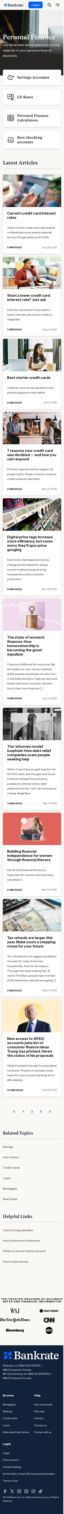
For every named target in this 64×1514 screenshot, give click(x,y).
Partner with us (42, 1432)
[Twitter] (12, 1491)
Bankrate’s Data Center (16, 1432)
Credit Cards (11, 1167)
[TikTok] (40, 1491)
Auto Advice (11, 1157)
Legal (6, 1453)
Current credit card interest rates (31, 215)
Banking (7, 1411)
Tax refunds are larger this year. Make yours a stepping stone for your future (31, 942)
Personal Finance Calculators (33, 118)
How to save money (15, 1261)
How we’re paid (43, 1404)
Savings (8, 1147)
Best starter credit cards (28, 378)
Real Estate (10, 1199)
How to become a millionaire (21, 1240)
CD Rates (25, 97)
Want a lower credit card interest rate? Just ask (28, 297)
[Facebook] (5, 1491)
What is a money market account (24, 1251)
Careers (38, 1418)
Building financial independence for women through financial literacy (29, 855)
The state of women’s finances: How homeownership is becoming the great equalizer (26, 645)
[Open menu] (57, 5)
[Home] (15, 5)
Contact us (40, 1425)
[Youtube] (33, 1491)
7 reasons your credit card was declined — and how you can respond (31, 455)
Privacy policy (11, 1459)
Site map (39, 1411)
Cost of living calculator (18, 1230)
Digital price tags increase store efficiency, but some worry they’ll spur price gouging (30, 543)
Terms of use (10, 1480)
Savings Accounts (33, 77)
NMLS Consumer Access (17, 1369)
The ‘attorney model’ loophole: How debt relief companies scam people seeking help (29, 752)
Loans (7, 1178)
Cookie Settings (12, 1467)
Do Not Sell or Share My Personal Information (29, 1473)
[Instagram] (19, 1491)
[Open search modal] (49, 5)
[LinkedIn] (26, 1491)
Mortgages (10, 1188)
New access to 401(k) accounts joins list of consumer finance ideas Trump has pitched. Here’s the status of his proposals (30, 1047)
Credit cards (10, 1418)
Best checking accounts (29, 139)
